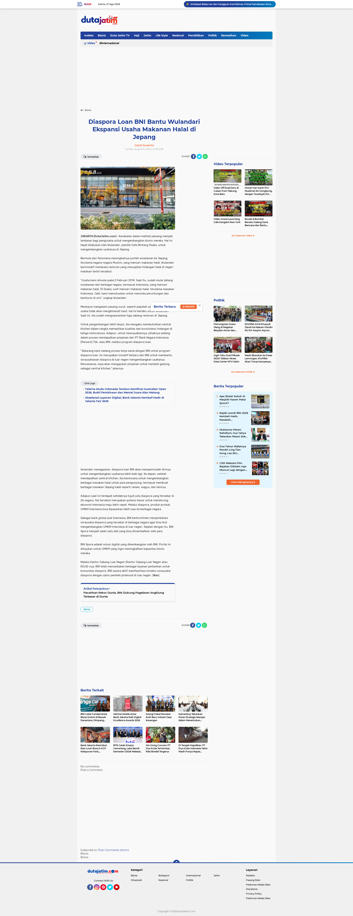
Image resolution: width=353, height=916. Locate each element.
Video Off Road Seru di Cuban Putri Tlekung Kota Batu (226, 190)
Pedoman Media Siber (258, 884)
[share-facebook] (193, 156)
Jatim (147, 35)
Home (87, 4)
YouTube (119, 891)
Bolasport (163, 875)
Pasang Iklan (253, 880)
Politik (212, 35)
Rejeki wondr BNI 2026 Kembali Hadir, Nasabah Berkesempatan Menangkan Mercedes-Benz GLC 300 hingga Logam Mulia (234, 416)
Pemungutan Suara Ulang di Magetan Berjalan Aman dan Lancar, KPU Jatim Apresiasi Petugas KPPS (227, 327)
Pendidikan (196, 35)
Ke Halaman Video (242, 235)
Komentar (93, 156)
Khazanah (136, 880)
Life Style (162, 35)
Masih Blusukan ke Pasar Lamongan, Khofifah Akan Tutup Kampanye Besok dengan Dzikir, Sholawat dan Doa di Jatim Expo (258, 358)
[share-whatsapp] (205, 156)
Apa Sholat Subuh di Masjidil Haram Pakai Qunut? (233, 399)
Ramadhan (228, 35)
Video (244, 35)
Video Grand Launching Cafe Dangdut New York (227, 221)
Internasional (110, 43)
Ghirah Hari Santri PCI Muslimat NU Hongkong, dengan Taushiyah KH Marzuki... (258, 191)
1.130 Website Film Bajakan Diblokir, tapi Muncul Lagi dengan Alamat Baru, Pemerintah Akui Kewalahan (233, 467)
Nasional (178, 35)
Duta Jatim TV (120, 35)
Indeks (88, 35)
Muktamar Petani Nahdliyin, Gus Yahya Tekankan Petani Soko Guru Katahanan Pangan (233, 433)
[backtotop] (176, 863)
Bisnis (102, 35)
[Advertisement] (205, 20)
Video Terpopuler (228, 164)
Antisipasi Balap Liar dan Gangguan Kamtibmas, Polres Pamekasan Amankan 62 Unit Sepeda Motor (231, 4)
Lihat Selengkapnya (242, 482)
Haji (136, 35)
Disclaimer (252, 889)
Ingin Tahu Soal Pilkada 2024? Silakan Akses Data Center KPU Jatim (227, 358)
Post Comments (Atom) (113, 850)
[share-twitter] (199, 156)
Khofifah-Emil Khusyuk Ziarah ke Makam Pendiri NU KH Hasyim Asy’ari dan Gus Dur (258, 327)
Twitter (111, 891)
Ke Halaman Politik (242, 371)
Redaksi (250, 875)
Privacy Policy (254, 893)
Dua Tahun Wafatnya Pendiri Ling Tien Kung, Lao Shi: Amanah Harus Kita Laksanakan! (233, 450)
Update (189, 306)
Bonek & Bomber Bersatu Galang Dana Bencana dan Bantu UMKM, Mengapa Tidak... (258, 222)
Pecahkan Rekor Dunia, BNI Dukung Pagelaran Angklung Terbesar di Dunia (123, 594)
